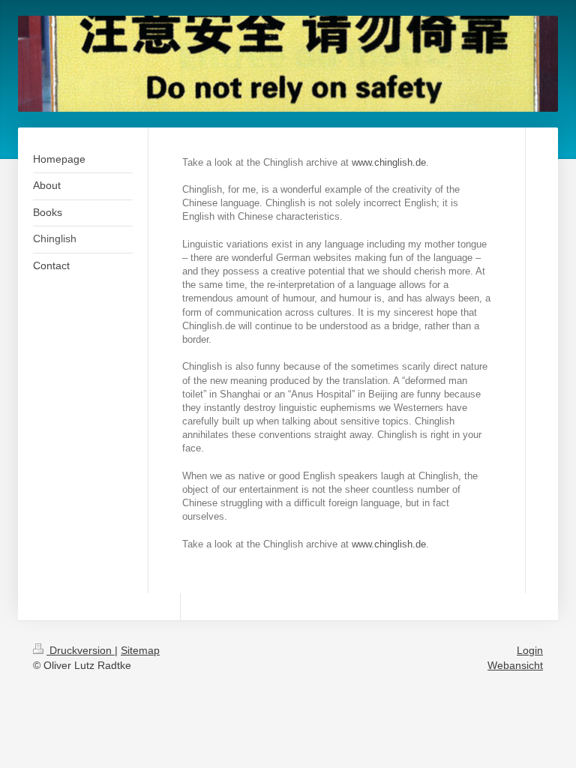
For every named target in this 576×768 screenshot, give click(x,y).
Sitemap (140, 650)
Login (530, 650)
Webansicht (515, 665)
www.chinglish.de (389, 162)
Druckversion (80, 650)
